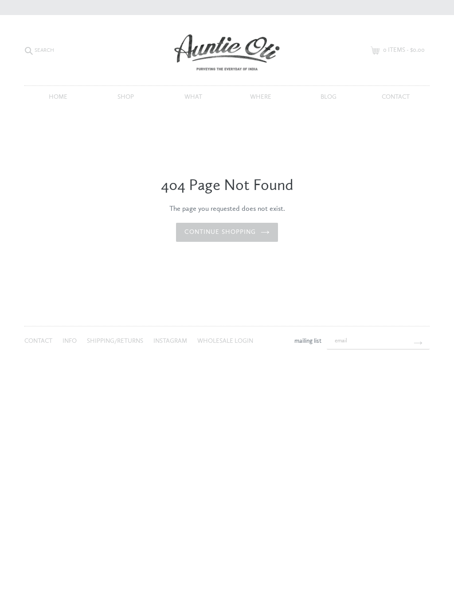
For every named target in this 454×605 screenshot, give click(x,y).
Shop (125, 97)
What (193, 97)
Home (58, 97)
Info (70, 341)
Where (260, 97)
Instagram (170, 341)
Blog (329, 97)
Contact (396, 97)
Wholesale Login (225, 341)
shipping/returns (116, 341)
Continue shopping (220, 232)
